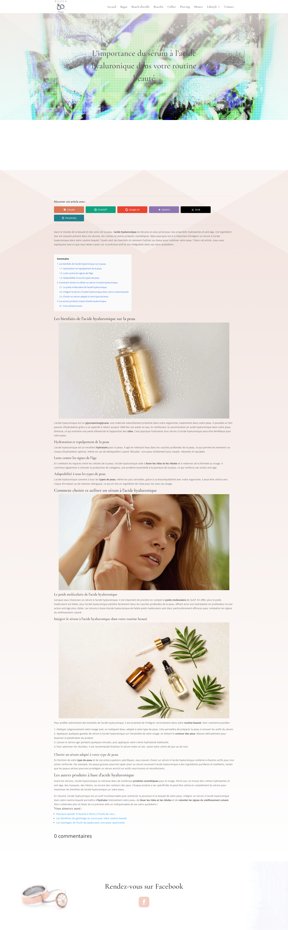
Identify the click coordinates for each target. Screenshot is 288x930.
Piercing (185, 7)
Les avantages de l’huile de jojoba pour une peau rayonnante (90, 822)
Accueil (111, 7)
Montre (198, 7)
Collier (172, 7)
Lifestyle (212, 7)
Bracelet (158, 7)
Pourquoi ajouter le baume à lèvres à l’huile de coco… (86, 814)
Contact (229, 7)
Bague (123, 7)
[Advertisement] (144, 145)
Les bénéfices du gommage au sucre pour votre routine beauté (91, 818)
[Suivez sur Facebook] (144, 902)
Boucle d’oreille (141, 7)
